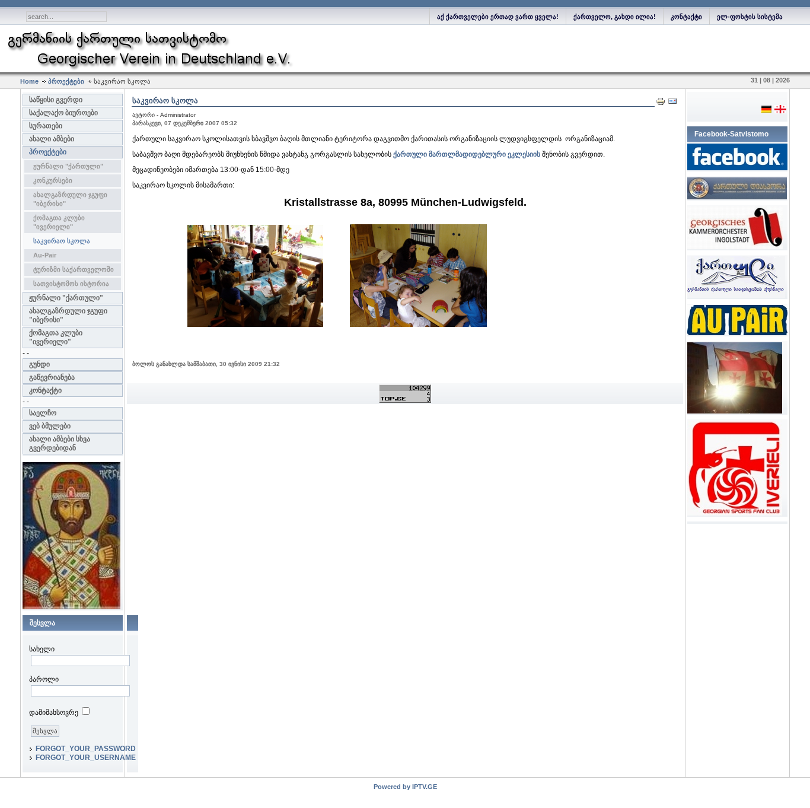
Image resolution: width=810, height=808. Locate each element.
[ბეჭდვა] (660, 104)
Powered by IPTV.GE (405, 786)
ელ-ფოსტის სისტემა (750, 16)
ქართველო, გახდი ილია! (614, 16)
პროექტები (66, 81)
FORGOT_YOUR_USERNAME (86, 757)
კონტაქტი (686, 16)
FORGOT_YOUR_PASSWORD (86, 749)
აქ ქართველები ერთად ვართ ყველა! (498, 16)
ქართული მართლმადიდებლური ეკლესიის (466, 154)
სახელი (42, 649)
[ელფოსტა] (672, 104)
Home (29, 81)
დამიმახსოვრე (53, 712)
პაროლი (44, 679)
